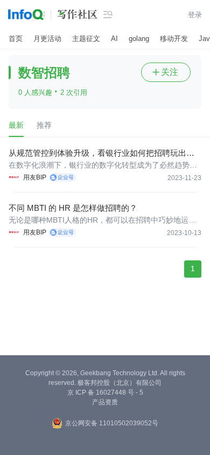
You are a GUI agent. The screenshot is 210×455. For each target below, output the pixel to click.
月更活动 (47, 39)
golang (139, 39)
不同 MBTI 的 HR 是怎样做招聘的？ (73, 207)
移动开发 (174, 39)
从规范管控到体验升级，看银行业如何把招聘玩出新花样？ (101, 153)
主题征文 (86, 39)
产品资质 (105, 402)
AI (114, 39)
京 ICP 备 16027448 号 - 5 (105, 392)
